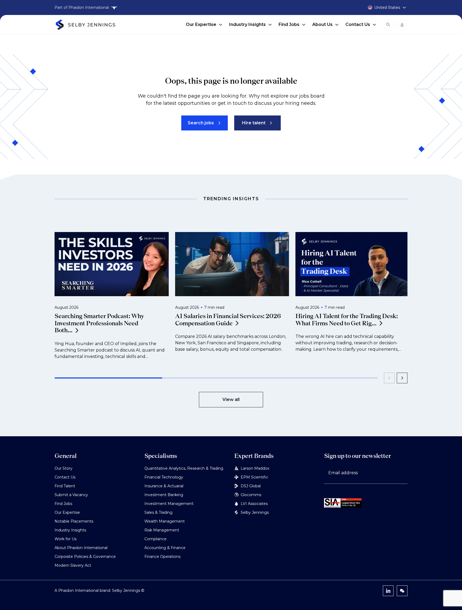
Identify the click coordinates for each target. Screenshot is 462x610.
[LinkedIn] (388, 590)
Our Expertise (201, 24)
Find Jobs (289, 24)
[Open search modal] (388, 24)
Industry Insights (247, 24)
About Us (322, 24)
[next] (402, 378)
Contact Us (357, 24)
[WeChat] (402, 590)
